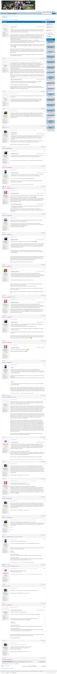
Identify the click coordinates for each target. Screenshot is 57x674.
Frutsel (5, 273)
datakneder (5, 155)
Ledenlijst (49, 11)
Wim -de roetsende (16, 536)
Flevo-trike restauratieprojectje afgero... (51, 77)
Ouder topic (5, 661)
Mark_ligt (49, 54)
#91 (44, 319)
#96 (44, 463)
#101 (44, 568)
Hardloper (5, 134)
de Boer (49, 102)
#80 (44, 60)
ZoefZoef (49, 130)
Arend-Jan (48, 44)
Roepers (5, 115)
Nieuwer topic (10, 661)
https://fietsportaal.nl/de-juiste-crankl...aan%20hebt (19, 647)
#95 (44, 439)
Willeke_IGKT (35, 568)
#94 (44, 399)
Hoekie (14, 188)
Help (54, 11)
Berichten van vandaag (25, 671)
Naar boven (8, 671)
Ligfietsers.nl (4, 671)
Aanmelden (10, 13)
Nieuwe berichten (18, 671)
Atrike (50, 81)
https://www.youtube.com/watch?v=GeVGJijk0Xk (18, 418)
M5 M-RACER (51, 51)
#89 (44, 268)
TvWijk (49, 59)
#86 (44, 190)
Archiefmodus (13, 671)
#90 (44, 299)
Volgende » (16, 19)
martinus (49, 97)
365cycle (5, 195)
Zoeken (44, 11)
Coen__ (5, 28)
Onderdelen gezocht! (50, 72)
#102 (44, 588)
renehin (49, 125)
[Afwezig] (7, 65)
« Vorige (7, 19)
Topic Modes (43, 21)
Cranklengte (33, 522)
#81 (44, 93)
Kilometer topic (50, 88)
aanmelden (52, 23)
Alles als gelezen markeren (33, 671)
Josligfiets (5, 612)
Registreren (14, 13)
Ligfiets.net (39, 11)
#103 (44, 607)
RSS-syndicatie (40, 671)
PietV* (34, 60)
